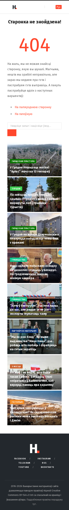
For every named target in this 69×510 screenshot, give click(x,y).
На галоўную (23, 114)
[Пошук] (48, 7)
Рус (58, 7)
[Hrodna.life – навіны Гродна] (14, 7)
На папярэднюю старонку (33, 107)
